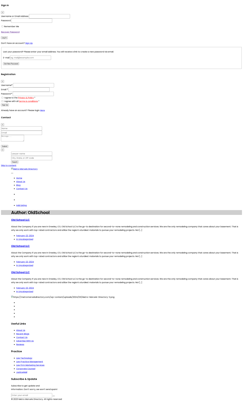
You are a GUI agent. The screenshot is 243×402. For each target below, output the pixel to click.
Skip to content (8, 165)
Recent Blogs (22, 333)
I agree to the (19, 97)
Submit (4, 146)
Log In (4, 38)
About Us (20, 181)
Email (4, 89)
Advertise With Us (25, 340)
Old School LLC (20, 220)
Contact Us (21, 188)
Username (7, 85)
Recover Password (10, 32)
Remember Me (11, 26)
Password (6, 20)
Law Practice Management (29, 361)
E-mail (6, 57)
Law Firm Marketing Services (30, 365)
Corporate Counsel (25, 368)
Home (19, 178)
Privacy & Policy (26, 97)
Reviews (20, 344)
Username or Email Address (14, 16)
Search (14, 162)
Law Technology (24, 358)
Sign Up (29, 43)
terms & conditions (28, 101)
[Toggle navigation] (12, 173)
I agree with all (21, 101)
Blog (18, 185)
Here (42, 110)
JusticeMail (21, 372)
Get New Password (11, 64)
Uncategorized (24, 239)
